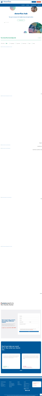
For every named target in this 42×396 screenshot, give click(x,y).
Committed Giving (11, 383)
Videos (34, 43)
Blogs (29, 43)
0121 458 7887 (12, 327)
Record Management (11, 385)
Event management (11, 384)
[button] (24, 390)
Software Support (20, 384)
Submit (29, 331)
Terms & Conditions (3, 384)
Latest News (18, 43)
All (7, 43)
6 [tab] (6, 303)
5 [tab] (5, 303)
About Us (2, 383)
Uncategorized (12, 43)
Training (19, 383)
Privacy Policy (31, 329)
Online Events (24, 43)
